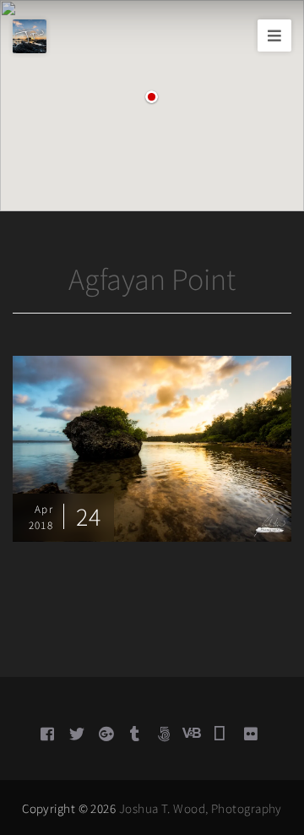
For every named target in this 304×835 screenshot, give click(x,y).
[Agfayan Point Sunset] (152, 447)
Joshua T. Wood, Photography (200, 808)
